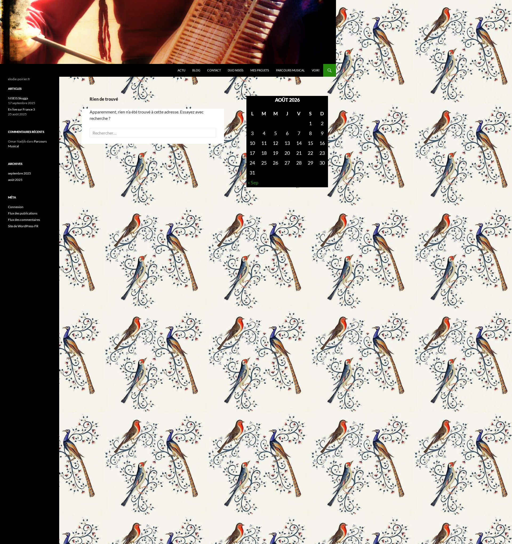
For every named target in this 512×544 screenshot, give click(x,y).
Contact (214, 70)
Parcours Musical (290, 70)
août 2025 (15, 180)
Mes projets (259, 70)
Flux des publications (22, 213)
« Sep (253, 182)
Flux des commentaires (24, 220)
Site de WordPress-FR (23, 226)
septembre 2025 (19, 173)
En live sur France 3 (21, 109)
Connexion (15, 207)
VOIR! (316, 70)
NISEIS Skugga (18, 98)
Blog (196, 70)
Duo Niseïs (235, 70)
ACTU (181, 70)
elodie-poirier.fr (25, 70)
